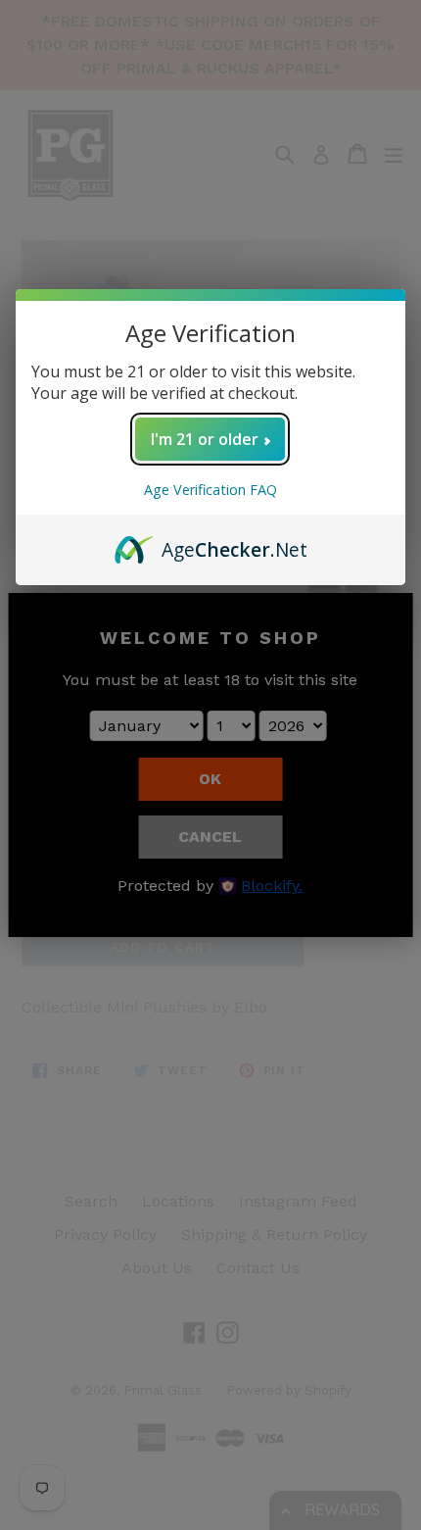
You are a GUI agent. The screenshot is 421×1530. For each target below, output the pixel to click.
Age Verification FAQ (210, 489)
